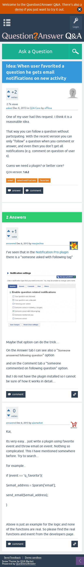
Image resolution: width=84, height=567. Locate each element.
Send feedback (12, 557)
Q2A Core (35, 108)
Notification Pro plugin (52, 252)
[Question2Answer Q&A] (42, 35)
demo (19, 9)
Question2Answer (26, 563)
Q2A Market (27, 561)
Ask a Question (35, 51)
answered (11, 243)
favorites (44, 180)
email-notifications (26, 180)
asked (9, 108)
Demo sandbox (33, 557)
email (10, 180)
